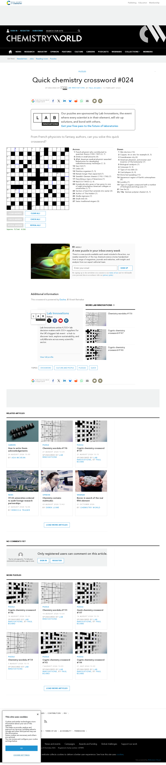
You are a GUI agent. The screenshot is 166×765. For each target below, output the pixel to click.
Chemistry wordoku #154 (20, 660)
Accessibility (65, 731)
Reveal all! (35, 225)
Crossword (45, 368)
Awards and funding (88, 744)
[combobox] (62, 31)
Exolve (63, 299)
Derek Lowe (52, 507)
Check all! (35, 219)
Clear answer (15, 213)
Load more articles (57, 525)
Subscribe (37, 31)
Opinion (46, 495)
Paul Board (95, 88)
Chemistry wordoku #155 (55, 610)
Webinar (81, 495)
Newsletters (22, 59)
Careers (12, 445)
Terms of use (51, 731)
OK (21, 748)
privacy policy (108, 275)
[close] (135, 95)
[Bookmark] (100, 101)
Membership (154, 3)
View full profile (46, 357)
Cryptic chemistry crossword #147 (116, 331)
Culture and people (65, 368)
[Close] (38, 714)
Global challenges (109, 744)
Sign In (13, 31)
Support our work (129, 744)
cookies (120, 754)
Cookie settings (21, 755)
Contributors (54, 713)
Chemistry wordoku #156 (120, 313)
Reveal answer (15, 225)
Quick (93, 368)
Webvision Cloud (154, 760)
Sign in (43, 560)
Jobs (32, 59)
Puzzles (53, 59)
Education (143, 3)
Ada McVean (18, 458)
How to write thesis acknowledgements (17, 449)
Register (25, 31)
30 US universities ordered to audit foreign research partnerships (21, 501)
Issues (41, 713)
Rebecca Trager (21, 510)
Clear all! (35, 213)
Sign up (124, 268)
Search (79, 31)
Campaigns (70, 744)
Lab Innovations (76, 88)
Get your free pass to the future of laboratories (89, 126)
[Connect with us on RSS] (45, 721)
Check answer (15, 219)
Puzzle (46, 445)
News (10, 495)
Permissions (79, 731)
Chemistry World (90, 507)
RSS (65, 713)
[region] (21, 736)
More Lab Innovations (99, 305)
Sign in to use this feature (123, 95)
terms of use (113, 273)
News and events (52, 744)
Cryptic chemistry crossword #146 (116, 348)
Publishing (132, 3)
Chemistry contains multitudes (52, 499)
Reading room (42, 59)
